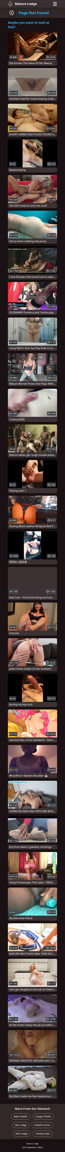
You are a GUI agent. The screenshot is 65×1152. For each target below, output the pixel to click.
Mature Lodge (26, 4)
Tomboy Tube (42, 1133)
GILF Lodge (21, 1124)
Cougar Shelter (43, 1116)
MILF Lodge (21, 1133)
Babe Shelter (20, 1116)
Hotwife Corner (42, 1124)
